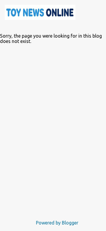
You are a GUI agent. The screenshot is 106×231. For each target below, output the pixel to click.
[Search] (83, 12)
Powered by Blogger (56, 222)
